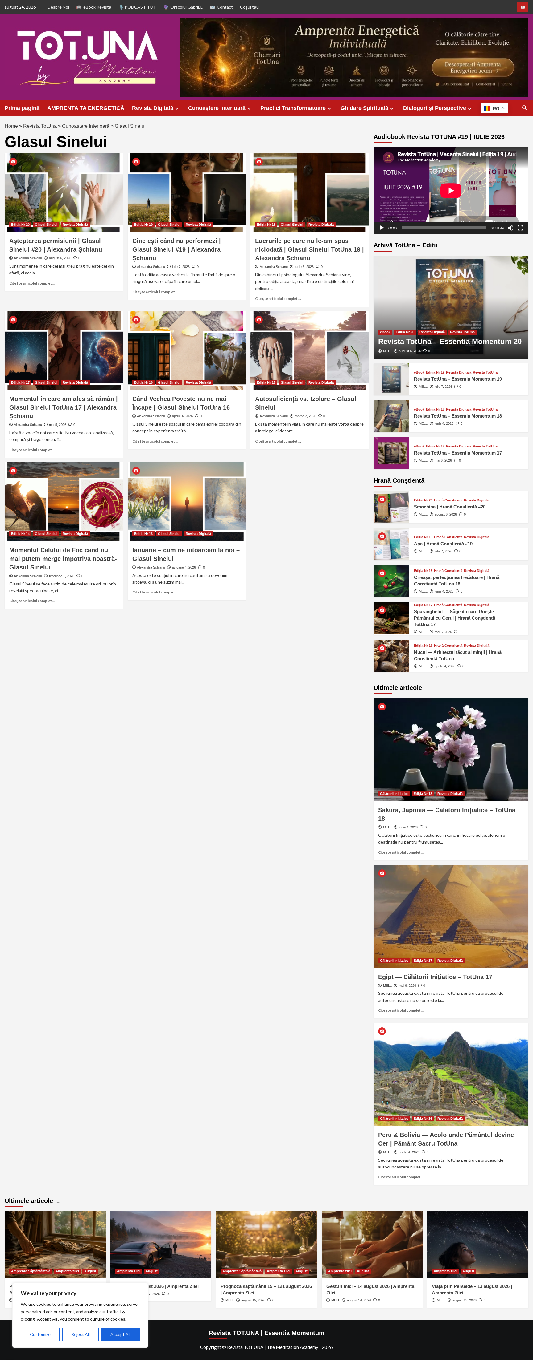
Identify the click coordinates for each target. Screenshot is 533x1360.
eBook (385, 332)
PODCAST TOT (140, 7)
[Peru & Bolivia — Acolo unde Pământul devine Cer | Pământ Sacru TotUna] (451, 1074)
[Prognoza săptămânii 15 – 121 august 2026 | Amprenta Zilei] (266, 1244)
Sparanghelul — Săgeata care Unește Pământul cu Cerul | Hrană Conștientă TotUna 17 (454, 618)
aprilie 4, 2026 (182, 416)
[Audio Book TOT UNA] (522, 7)
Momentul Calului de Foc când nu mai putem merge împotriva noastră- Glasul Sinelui (63, 559)
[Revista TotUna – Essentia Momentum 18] (391, 416)
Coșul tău (249, 7)
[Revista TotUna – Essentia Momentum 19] (391, 379)
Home (11, 126)
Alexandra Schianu (28, 258)
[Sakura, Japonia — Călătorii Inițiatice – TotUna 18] (451, 749)
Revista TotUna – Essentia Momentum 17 (458, 452)
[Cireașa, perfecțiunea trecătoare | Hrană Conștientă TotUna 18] (391, 581)
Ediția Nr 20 (20, 224)
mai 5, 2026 (57, 425)
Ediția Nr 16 (143, 382)
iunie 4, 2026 (444, 423)
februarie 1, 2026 (61, 576)
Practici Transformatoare (293, 108)
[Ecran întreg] (520, 228)
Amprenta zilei (67, 1271)
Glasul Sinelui (46, 224)
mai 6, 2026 (443, 460)
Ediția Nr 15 (266, 382)
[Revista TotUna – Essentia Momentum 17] (391, 453)
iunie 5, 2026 (304, 267)
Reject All (80, 1334)
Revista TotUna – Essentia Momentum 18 (458, 416)
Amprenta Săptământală (30, 1271)
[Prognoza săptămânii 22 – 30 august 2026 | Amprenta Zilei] (55, 1244)
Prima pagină (22, 108)
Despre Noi (58, 7)
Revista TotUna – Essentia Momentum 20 (450, 341)
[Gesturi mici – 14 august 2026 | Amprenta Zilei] (372, 1244)
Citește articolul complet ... (32, 283)
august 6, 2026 (60, 258)
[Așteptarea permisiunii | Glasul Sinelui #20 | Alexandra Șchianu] (64, 192)
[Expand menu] (176, 108)
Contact (225, 7)
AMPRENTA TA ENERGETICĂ (85, 108)
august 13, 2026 (464, 1300)
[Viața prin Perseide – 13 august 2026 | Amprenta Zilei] (477, 1244)
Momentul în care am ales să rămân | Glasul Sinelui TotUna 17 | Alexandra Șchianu (63, 407)
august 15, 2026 (253, 1300)
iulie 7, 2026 (181, 267)
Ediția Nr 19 (143, 224)
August (90, 1271)
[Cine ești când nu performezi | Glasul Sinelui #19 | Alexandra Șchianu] (187, 192)
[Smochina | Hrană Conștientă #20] (391, 507)
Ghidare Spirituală (364, 108)
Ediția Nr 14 (20, 534)
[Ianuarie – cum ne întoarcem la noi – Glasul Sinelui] (187, 501)
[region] (80, 1315)
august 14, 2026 (359, 1300)
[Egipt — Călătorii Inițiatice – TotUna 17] (451, 916)
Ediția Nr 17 (20, 382)
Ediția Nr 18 (266, 224)
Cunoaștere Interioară (217, 108)
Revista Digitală (152, 108)
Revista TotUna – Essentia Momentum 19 (458, 379)
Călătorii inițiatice (394, 793)
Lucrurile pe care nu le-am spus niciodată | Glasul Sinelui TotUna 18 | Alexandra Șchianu (309, 249)
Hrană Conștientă (448, 500)
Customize (40, 1334)
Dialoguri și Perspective (434, 108)
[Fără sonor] (510, 228)
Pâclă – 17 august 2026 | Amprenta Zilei (157, 1286)
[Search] (524, 108)
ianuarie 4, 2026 (184, 567)
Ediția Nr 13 (143, 534)
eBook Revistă (97, 7)
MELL (387, 351)
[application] (451, 190)
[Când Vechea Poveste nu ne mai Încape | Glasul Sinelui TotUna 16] (187, 350)
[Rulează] (381, 228)
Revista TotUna (40, 126)
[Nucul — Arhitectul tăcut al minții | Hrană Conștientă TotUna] (391, 656)
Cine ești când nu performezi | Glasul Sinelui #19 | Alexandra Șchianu (176, 249)
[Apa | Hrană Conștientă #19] (391, 544)
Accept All (120, 1334)
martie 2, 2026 (305, 416)
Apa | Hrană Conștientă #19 (443, 543)
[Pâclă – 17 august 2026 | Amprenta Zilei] (161, 1244)
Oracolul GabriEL (186, 7)
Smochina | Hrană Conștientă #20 (449, 506)
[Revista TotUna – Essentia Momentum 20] (451, 307)
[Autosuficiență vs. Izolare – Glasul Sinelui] (309, 350)
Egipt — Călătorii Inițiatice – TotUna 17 (435, 976)
